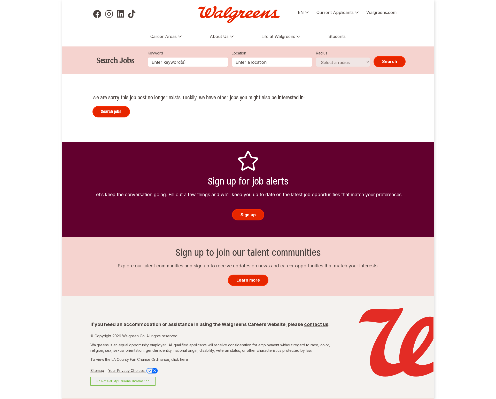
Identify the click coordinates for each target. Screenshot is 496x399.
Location (239, 53)
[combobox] (272, 62)
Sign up (248, 214)
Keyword (155, 53)
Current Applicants (335, 12)
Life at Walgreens (278, 36)
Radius (321, 53)
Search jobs (111, 111)
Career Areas (163, 36)
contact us (316, 324)
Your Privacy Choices (127, 370)
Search (389, 61)
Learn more (248, 280)
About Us (219, 36)
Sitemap (97, 370)
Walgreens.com (381, 12)
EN (301, 12)
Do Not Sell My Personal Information (122, 381)
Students (337, 36)
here (184, 359)
